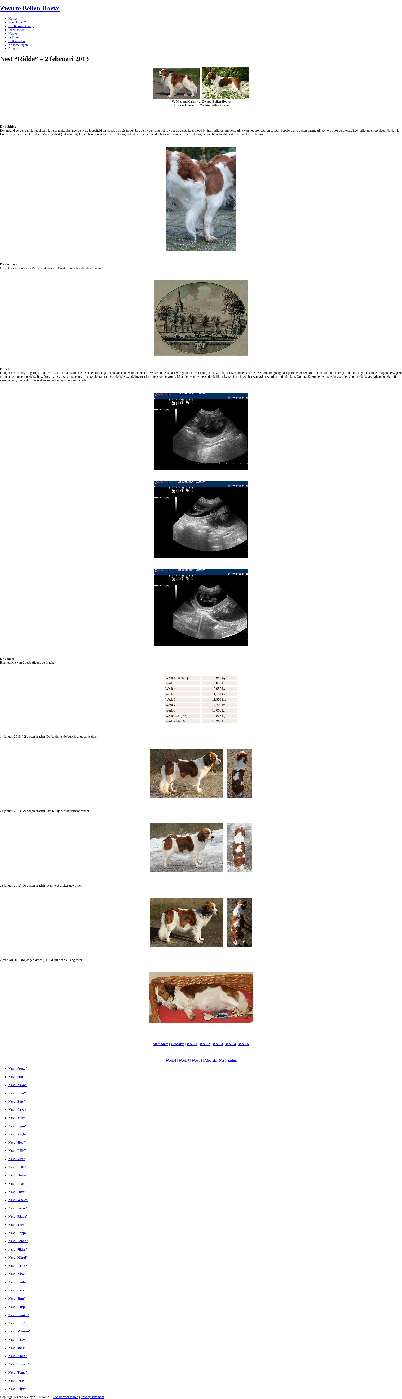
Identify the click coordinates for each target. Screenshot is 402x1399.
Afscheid (210, 1060)
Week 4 (230, 1044)
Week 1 (192, 1044)
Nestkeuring (228, 1060)
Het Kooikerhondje (21, 26)
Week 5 (243, 1044)
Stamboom (160, 1044)
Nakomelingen (18, 45)
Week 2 (205, 1044)
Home (12, 18)
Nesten (13, 33)
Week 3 (218, 1044)
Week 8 (197, 1060)
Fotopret (13, 37)
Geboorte (177, 1044)
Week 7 (184, 1060)
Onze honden (17, 30)
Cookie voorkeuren (65, 1397)
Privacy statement (92, 1397)
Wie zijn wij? (17, 22)
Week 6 (171, 1060)
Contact (13, 48)
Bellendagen (16, 41)
